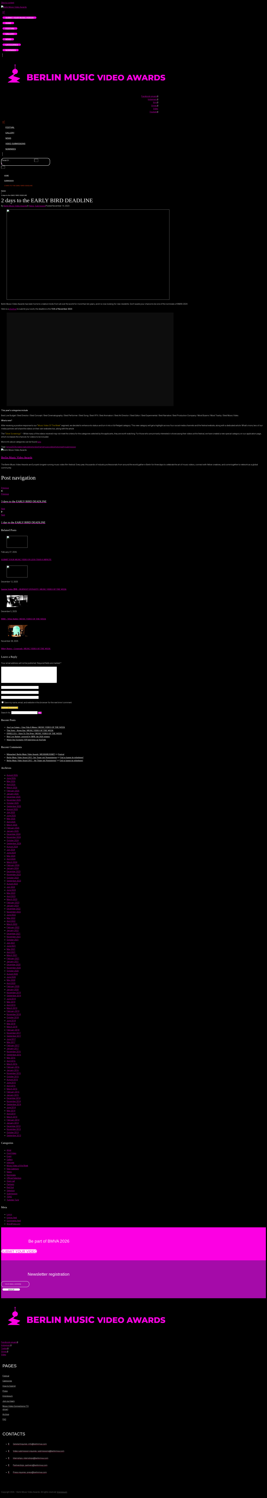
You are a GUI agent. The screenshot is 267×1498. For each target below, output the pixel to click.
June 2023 (11, 890)
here (39, 442)
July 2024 (11, 850)
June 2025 (11, 815)
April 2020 (11, 983)
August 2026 (12, 775)
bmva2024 (11, 447)
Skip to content (7, 3)
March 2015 (12, 1089)
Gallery (10, 1159)
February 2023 (13, 902)
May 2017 (11, 1042)
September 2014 (14, 1104)
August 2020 (12, 974)
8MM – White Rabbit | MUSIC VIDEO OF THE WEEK (23, 619)
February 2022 (13, 927)
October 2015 (13, 1076)
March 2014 (12, 1117)
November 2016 (14, 1051)
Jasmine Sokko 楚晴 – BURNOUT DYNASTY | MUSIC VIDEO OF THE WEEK (33, 589)
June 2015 (11, 1083)
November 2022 (14, 912)
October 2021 (13, 940)
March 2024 (12, 862)
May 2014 (11, 1111)
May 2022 (11, 918)
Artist (9, 1150)
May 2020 (11, 980)
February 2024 (13, 865)
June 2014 (11, 1107)
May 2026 (11, 781)
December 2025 (13, 797)
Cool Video (11, 1153)
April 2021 (11, 952)
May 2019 (11, 1002)
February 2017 (13, 1045)
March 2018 (12, 1027)
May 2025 (11, 819)
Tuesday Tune (13, 1200)
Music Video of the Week (17, 1165)
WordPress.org (13, 1224)
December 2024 (13, 834)
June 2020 (11, 977)
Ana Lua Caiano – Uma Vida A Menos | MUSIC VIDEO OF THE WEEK (36, 727)
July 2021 (11, 943)
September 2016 (14, 1055)
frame (41, 447)
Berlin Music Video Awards (15, 206)
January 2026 (13, 794)
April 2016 (11, 1061)
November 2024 (14, 837)
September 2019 (14, 996)
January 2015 (13, 1095)
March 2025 (12, 825)
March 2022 (12, 924)
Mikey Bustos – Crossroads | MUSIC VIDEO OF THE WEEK (25, 649)
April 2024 (11, 859)
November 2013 (14, 1129)
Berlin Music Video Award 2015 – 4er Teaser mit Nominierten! (31, 761)
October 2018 (13, 1017)
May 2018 (11, 1024)
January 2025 (13, 831)
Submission (9, 180)
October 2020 (13, 971)
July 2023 (11, 887)
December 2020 (13, 964)
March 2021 (12, 955)
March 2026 (12, 787)
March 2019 (12, 1008)
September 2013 (14, 1135)
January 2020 (13, 989)
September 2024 (14, 843)
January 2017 (13, 1048)
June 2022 (11, 915)
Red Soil (10, 1187)
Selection (11, 1190)
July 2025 (11, 812)
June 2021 (11, 946)
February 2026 (13, 791)
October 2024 (13, 840)
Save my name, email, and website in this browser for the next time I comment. (38, 702)
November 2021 (14, 937)
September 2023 (14, 881)
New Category (13, 1169)
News (31, 206)
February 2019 (13, 1011)
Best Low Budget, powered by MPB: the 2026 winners (28, 737)
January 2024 (13, 868)
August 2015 (12, 1079)
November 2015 (14, 1073)
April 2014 (11, 1114)
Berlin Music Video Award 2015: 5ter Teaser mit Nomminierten (32, 757)
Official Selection (14, 1178)
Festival (61, 754)
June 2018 (11, 1021)
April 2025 (11, 822)
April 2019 (11, 1005)
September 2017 (14, 1036)
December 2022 (13, 909)
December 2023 (13, 871)
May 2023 (11, 893)
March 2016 (12, 1064)
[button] (19, 1251)
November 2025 (14, 800)
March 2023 (12, 899)
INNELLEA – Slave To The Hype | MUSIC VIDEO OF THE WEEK (34, 733)
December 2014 (13, 1098)
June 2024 (11, 853)
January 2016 (13, 1070)
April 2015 (11, 1086)
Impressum (62, 1492)
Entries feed (12, 1218)
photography (59, 447)
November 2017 (14, 1033)
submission (70, 447)
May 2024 (11, 856)
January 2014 (13, 1123)
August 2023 (12, 884)
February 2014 (13, 1120)
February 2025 (13, 828)
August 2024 (12, 847)
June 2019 (11, 999)
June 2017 (11, 1039)
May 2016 (11, 1058)
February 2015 (13, 1092)
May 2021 (11, 949)
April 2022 (11, 921)
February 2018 (13, 1030)
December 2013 (13, 1126)
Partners (10, 1184)
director (31, 447)
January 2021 (13, 961)
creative (24, 447)
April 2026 (11, 784)
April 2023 (11, 896)
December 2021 (13, 934)
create (18, 447)
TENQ (9, 1197)
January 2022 (13, 930)
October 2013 (13, 1132)
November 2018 (14, 1014)
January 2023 (13, 906)
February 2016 (13, 1067)
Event (9, 1156)
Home (6, 175)
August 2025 (12, 809)
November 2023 (14, 874)
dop (36, 447)
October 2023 (13, 878)
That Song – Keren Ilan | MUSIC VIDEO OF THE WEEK (30, 730)
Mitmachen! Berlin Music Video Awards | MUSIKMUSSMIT (31, 754)
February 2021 (13, 958)
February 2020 (13, 986)
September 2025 (14, 806)
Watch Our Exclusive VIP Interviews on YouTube (26, 740)
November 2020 (14, 968)
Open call (11, 1181)
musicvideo (49, 447)
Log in (9, 1214)
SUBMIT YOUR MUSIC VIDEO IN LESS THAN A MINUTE (26, 560)
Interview (10, 1162)
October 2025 (13, 803)
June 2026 (11, 778)
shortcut (13, 309)
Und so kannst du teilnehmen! (72, 757)
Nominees (11, 1175)
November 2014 (14, 1101)
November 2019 (14, 992)
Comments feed (14, 1221)
